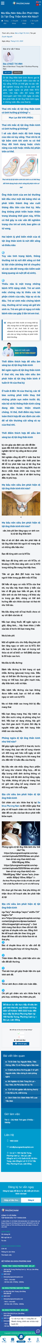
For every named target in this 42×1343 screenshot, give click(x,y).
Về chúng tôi (5, 1234)
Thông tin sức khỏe (8, 1252)
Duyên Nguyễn (7, 36)
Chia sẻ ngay (22, 1044)
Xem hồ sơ (17, 72)
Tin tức (3, 1240)
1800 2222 (14, 1141)
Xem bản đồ (7, 1271)
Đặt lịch (7, 72)
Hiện (29, 117)
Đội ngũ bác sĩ (6, 1237)
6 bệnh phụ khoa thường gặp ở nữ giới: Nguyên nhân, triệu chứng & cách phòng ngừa (22, 1073)
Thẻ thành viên (6, 1255)
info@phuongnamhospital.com (22, 1147)
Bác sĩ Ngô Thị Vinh (22, 33)
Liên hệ (3, 1248)
